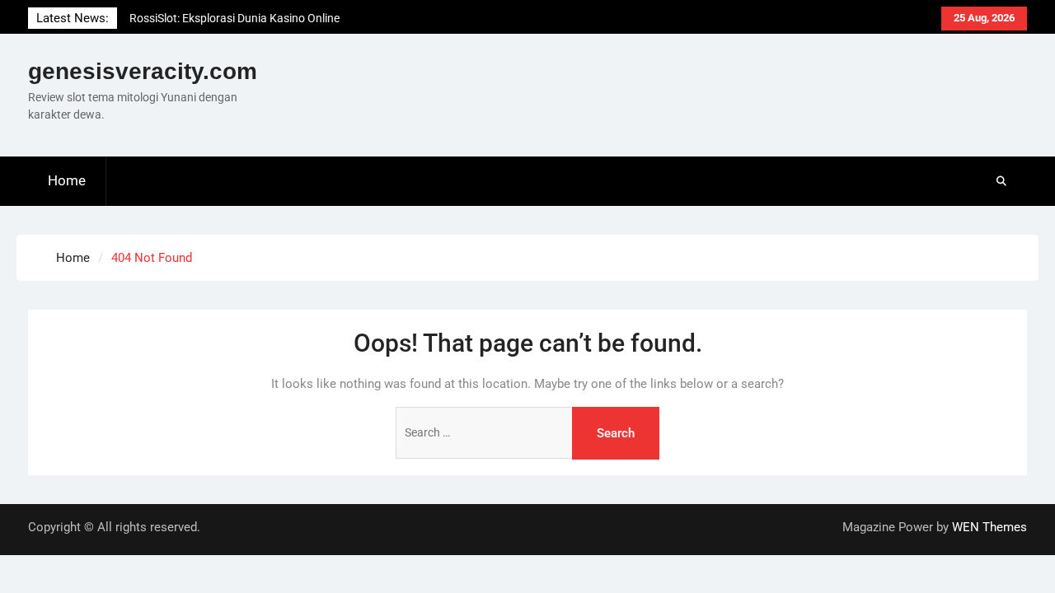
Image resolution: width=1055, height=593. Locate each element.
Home (67, 180)
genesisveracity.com (142, 71)
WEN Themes (989, 527)
